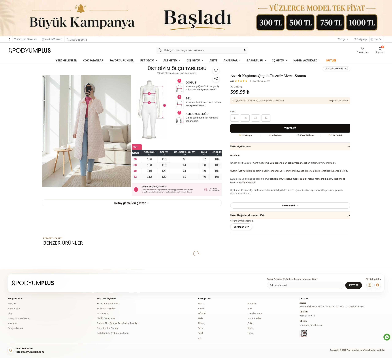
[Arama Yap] (159, 50)
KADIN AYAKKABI (305, 60)
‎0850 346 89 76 (307, 315)
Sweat (201, 303)
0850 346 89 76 (78, 39)
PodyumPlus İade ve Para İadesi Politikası (118, 323)
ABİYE (213, 60)
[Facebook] (377, 285)
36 (234, 118)
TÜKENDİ (290, 128)
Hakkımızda (14, 308)
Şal (199, 338)
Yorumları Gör (241, 226)
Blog (10, 313)
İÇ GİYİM (278, 60)
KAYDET (353, 285)
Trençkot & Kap (255, 313)
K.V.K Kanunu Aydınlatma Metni (113, 332)
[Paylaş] (216, 78)
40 (255, 118)
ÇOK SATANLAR (93, 60)
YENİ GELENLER (66, 60)
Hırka (201, 318)
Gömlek (202, 313)
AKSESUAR (231, 60)
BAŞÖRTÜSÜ (255, 60)
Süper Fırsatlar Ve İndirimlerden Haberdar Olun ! (292, 279)
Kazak (201, 308)
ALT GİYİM (170, 60)
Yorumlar (12, 323)
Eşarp (250, 332)
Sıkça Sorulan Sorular (108, 328)
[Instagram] (369, 285)
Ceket (250, 323)
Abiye (250, 328)
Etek (250, 308)
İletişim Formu (15, 328)
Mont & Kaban (255, 318)
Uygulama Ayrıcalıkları (339, 100)
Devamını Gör (289, 205)
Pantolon (252, 303)
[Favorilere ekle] (216, 70)
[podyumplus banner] (196, 18)
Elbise (201, 323)
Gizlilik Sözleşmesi (106, 318)
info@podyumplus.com (311, 325)
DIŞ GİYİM (194, 60)
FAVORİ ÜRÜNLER (121, 60)
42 (266, 118)
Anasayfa (12, 303)
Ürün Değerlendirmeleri (247, 215)
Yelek (200, 332)
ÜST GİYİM (147, 60)
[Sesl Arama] (245, 50)
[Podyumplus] (35, 283)
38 (245, 118)
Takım (201, 328)
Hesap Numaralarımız (19, 318)
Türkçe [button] (342, 39)
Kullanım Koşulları (106, 308)
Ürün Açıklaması (240, 146)
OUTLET (331, 60)
